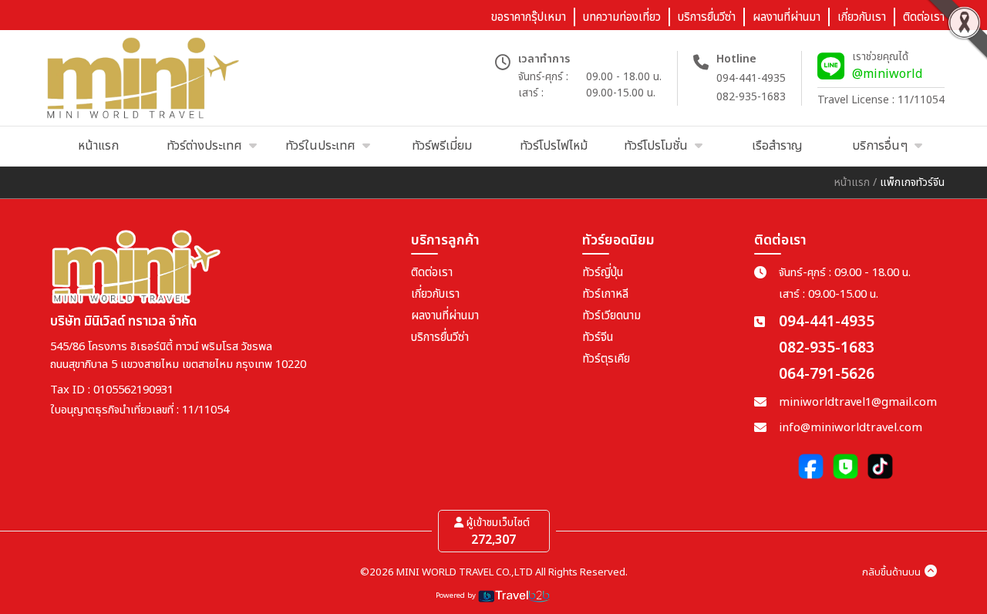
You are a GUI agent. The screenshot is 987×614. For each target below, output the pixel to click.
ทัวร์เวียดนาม (611, 316)
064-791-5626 (826, 374)
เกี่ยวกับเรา (435, 294)
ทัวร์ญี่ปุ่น (602, 273)
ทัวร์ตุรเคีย (606, 359)
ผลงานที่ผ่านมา (445, 316)
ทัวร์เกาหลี (605, 294)
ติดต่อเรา (432, 273)
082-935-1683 (751, 97)
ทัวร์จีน (597, 337)
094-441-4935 (751, 78)
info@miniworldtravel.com (850, 428)
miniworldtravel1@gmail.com (858, 402)
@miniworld (887, 74)
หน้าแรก (852, 182)
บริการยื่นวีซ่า (440, 337)
